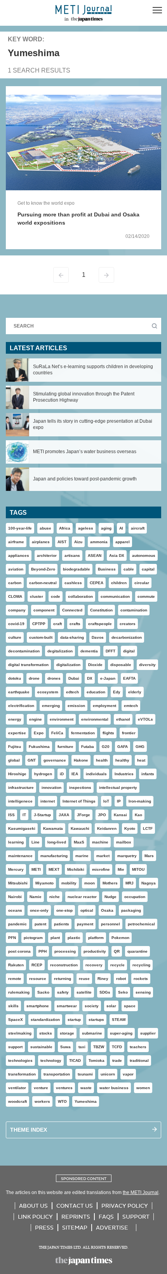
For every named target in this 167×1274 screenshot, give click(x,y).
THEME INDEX (28, 1130)
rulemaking (19, 992)
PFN (12, 938)
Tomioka (96, 1060)
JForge (83, 815)
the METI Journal (140, 1192)
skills (13, 1006)
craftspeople (100, 624)
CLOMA (15, 596)
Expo (38, 733)
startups (96, 1019)
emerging (51, 705)
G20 (106, 746)
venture (41, 1088)
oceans (15, 910)
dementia (89, 651)
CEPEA (96, 583)
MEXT (54, 869)
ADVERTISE (112, 1227)
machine (100, 842)
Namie (36, 897)
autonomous (143, 555)
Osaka (107, 910)
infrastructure (21, 787)
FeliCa (57, 733)
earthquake (19, 692)
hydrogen (43, 774)
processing (65, 951)
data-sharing (72, 637)
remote (14, 978)
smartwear (67, 1006)
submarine (92, 1033)
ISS (11, 815)
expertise (17, 733)
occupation (134, 897)
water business (114, 1088)
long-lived (56, 842)
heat (141, 760)
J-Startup (42, 815)
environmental (94, 719)
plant (55, 938)
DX (89, 678)
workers (42, 1101)
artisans (72, 555)
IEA (74, 774)
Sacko (43, 992)
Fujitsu (14, 746)
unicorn (108, 1074)
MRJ (129, 883)
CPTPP (38, 624)
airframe (16, 542)
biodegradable (76, 569)
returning (62, 978)
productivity (95, 951)
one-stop (64, 910)
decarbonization (126, 637)
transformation (22, 1074)
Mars (149, 856)
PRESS (44, 1227)
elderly (134, 692)
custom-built (40, 637)
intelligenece (20, 801)
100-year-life (20, 528)
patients (61, 924)
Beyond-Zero (43, 569)
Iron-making (140, 801)
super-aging (121, 1033)
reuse (84, 978)
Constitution (101, 610)
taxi (81, 1047)
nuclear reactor (82, 897)
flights (108, 733)
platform (96, 938)
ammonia (99, 542)
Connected (72, 610)
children (119, 583)
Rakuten (16, 965)
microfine (101, 869)
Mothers (110, 883)
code (55, 596)
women (143, 1088)
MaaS (79, 842)
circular (141, 583)
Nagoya (148, 883)
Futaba (87, 746)
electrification (21, 705)
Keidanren (107, 828)
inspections (80, 787)
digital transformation (28, 665)
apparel (122, 542)
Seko (123, 992)
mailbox (123, 842)
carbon (14, 583)
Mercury (16, 869)
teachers (138, 1047)
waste (86, 1088)
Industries (124, 774)
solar (111, 1006)
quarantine (137, 951)
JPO (102, 815)
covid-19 (16, 624)
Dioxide (95, 665)
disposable (120, 665)
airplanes (41, 542)
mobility (69, 883)
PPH (42, 951)
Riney (102, 978)
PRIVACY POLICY (124, 1206)
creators (128, 624)
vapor (128, 1074)
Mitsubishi (18, 883)
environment (61, 719)
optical (86, 910)
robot (121, 978)
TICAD (75, 1060)
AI (121, 528)
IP (119, 801)
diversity (147, 665)
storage (67, 1033)
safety (63, 992)
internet (47, 801)
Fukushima (39, 746)
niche (54, 897)
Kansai (120, 815)
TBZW (98, 1047)
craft (57, 624)
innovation (51, 787)
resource (37, 978)
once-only (39, 910)
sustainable (41, 1047)
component (43, 610)
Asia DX (116, 555)
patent (40, 924)
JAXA (64, 815)
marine (82, 856)
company (17, 610)
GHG (140, 746)
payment (85, 924)
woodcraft (17, 1101)
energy (14, 719)
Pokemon (120, 938)
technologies (20, 1060)
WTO (62, 1101)
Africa (64, 528)
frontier (129, 733)
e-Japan (107, 678)
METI (36, 869)
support (15, 1047)
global (14, 760)
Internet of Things (79, 801)
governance (54, 760)
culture (14, 637)
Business (107, 569)
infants (147, 774)
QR (117, 951)
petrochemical (141, 924)
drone (34, 678)
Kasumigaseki (21, 828)
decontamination (24, 651)
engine (35, 719)
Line (35, 842)
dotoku (14, 678)
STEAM (118, 1019)
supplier (148, 1033)
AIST (61, 542)
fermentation (83, 733)
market (103, 856)
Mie (121, 869)
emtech (131, 705)
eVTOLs (145, 719)
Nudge (110, 897)
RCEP (36, 965)
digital (129, 651)
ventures (64, 1088)
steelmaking (19, 1033)
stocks (45, 1033)
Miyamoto (44, 883)
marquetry (127, 856)
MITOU (138, 869)
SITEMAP (74, 1227)
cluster (36, 596)
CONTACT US (74, 1206)
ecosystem (47, 692)
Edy (116, 692)
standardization (45, 1019)
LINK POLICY (35, 1217)
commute (146, 596)
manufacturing (54, 856)
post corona (19, 951)
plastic (74, 938)
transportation (56, 1074)
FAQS (106, 1217)
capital (148, 569)
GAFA (122, 746)
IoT (106, 801)
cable (129, 569)
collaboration (80, 596)
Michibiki (75, 869)
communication (115, 596)
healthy (122, 760)
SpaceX (15, 1019)
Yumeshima (86, 1101)
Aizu (78, 542)
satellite (84, 992)
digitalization (68, 665)
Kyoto (129, 828)
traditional (139, 1060)
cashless (73, 583)
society (92, 1006)
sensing (143, 992)
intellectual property (118, 787)
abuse (45, 528)
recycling (141, 965)
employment (104, 705)
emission (76, 705)
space (130, 1006)
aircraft (137, 528)
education (96, 692)
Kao (138, 815)
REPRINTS (75, 1217)
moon (89, 883)
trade (117, 1060)
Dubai (73, 678)
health (102, 760)
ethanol (123, 719)
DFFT (110, 651)
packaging (131, 910)
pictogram (33, 938)
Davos (98, 637)
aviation (15, 569)
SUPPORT (136, 1217)
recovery (94, 965)
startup (74, 1019)
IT (24, 815)
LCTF (148, 828)
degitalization (60, 651)
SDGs (104, 992)
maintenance (20, 856)
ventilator (17, 1088)
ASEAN (94, 555)
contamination (133, 610)
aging (106, 528)
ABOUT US (33, 1206)
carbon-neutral (43, 583)
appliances (18, 555)
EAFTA (129, 678)
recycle (117, 965)
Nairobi (15, 897)
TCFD (117, 1047)
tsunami (85, 1074)
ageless (85, 528)
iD (62, 774)
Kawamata (53, 828)
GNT (32, 760)
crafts (75, 624)
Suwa (65, 1047)
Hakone (81, 760)
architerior (47, 555)
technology (50, 1060)
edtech (72, 692)
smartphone (37, 1006)
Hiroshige (17, 774)
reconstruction (64, 965)
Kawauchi (80, 828)
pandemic (17, 924)
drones (54, 678)
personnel (110, 924)
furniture (65, 746)
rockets (141, 978)
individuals (96, 774)
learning (16, 842)
